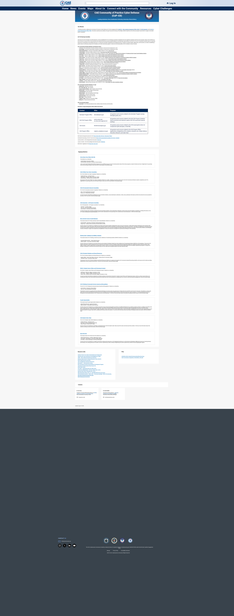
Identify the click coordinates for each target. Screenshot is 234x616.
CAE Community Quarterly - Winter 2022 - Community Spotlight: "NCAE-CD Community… (95, 374)
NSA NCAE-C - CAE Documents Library (85, 363)
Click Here (99, 139)
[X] (64, 545)
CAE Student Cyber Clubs (126, 69)
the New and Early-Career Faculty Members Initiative (136, 53)
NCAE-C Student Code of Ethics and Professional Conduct (92, 268)
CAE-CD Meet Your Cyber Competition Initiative (110, 69)
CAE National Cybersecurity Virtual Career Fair (87, 365)
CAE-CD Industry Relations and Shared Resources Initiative (114, 61)
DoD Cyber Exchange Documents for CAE (85, 375)
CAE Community (144, 29)
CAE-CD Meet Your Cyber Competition (88, 172)
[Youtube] (74, 545)
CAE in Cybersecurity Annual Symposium (89, 211)
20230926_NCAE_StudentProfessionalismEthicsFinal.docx (133, 356)
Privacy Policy (115, 550)
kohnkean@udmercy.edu (109, 397)
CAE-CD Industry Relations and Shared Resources (91, 253)
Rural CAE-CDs (111, 50)
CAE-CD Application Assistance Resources (86, 361)
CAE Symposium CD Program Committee (104, 80)
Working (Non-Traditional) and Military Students (90, 235)
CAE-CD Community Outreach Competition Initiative (110, 67)
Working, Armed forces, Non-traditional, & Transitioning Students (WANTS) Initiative (120, 57)
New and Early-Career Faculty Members (89, 218)
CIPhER (95, 392)
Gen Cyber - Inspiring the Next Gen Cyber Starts (87, 368)
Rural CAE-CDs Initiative (123, 77)
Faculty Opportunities (85, 300)
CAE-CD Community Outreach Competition (89, 187)
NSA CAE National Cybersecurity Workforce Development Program (90, 364)
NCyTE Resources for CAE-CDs (84, 376)
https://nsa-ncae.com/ (93, 143)
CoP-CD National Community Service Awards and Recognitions (94, 284)
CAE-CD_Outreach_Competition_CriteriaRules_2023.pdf (132, 357)
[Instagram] (59, 545)
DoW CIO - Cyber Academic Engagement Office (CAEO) (128, 29)
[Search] (117, 3)
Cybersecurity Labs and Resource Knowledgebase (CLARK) (89, 356)
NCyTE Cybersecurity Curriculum (84, 360)
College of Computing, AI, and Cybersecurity (85, 393)
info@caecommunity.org (66, 541)
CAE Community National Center (90, 103)
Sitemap (108, 550)
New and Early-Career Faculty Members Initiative (117, 58)
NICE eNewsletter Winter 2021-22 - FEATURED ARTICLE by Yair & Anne (91, 372)
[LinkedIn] (69, 545)
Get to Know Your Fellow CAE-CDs (87, 157)
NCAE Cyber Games (81, 367)
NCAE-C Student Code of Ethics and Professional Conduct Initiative (111, 54)
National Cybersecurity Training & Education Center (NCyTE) (89, 359)
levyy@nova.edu (82, 397)
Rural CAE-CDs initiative (113, 76)
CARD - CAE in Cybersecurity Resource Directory (87, 357)
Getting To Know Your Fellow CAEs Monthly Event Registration (90, 354)
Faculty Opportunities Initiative (110, 65)
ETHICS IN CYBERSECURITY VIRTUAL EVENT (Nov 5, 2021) (89, 369)
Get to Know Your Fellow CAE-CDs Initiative (108, 52)
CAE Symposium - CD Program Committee (89, 202)
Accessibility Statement (125, 550)
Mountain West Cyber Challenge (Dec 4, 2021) (86, 371)
